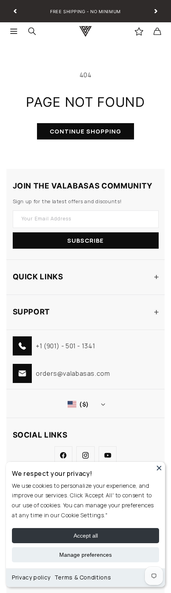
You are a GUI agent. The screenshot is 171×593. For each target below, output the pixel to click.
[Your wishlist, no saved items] (139, 31)
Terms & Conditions (82, 577)
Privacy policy (31, 577)
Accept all (86, 535)
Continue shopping (86, 131)
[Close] (159, 468)
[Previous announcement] (15, 11)
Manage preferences (85, 555)
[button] (14, 31)
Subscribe (85, 240)
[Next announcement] (156, 11)
